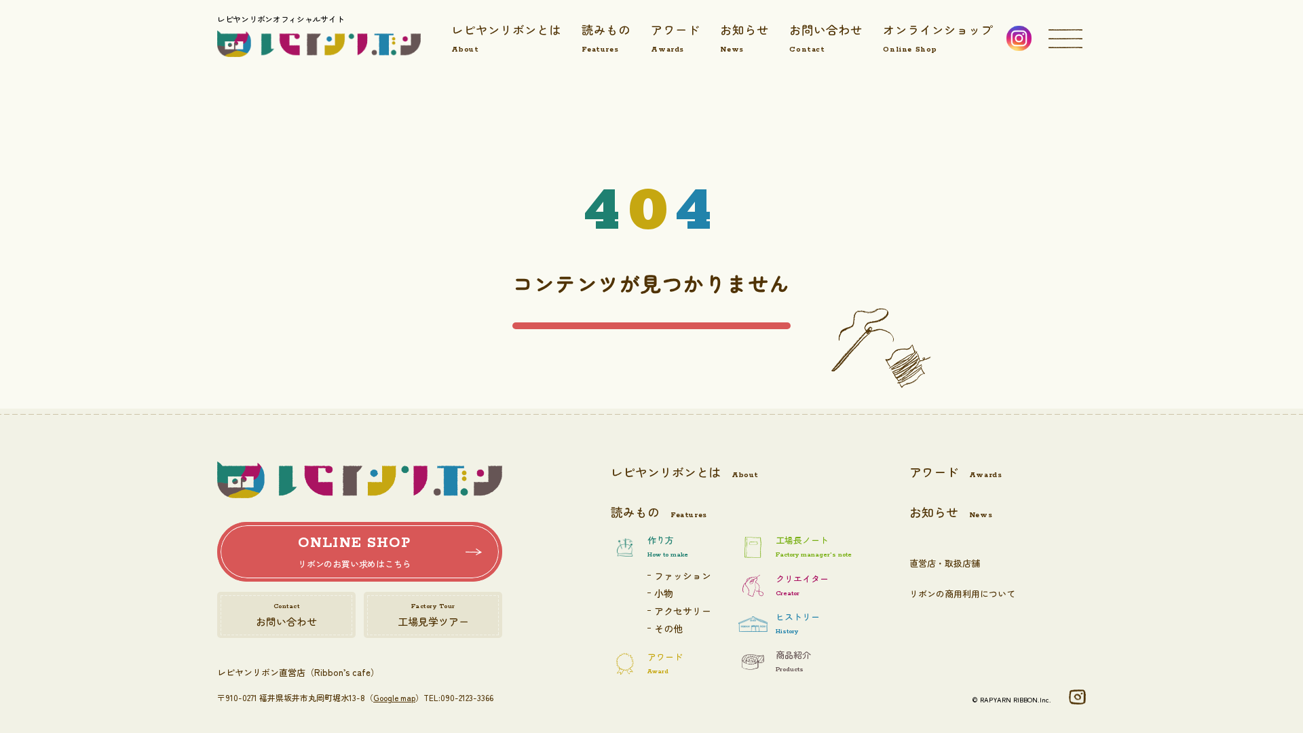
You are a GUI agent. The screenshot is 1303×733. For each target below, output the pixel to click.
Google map (394, 697)
